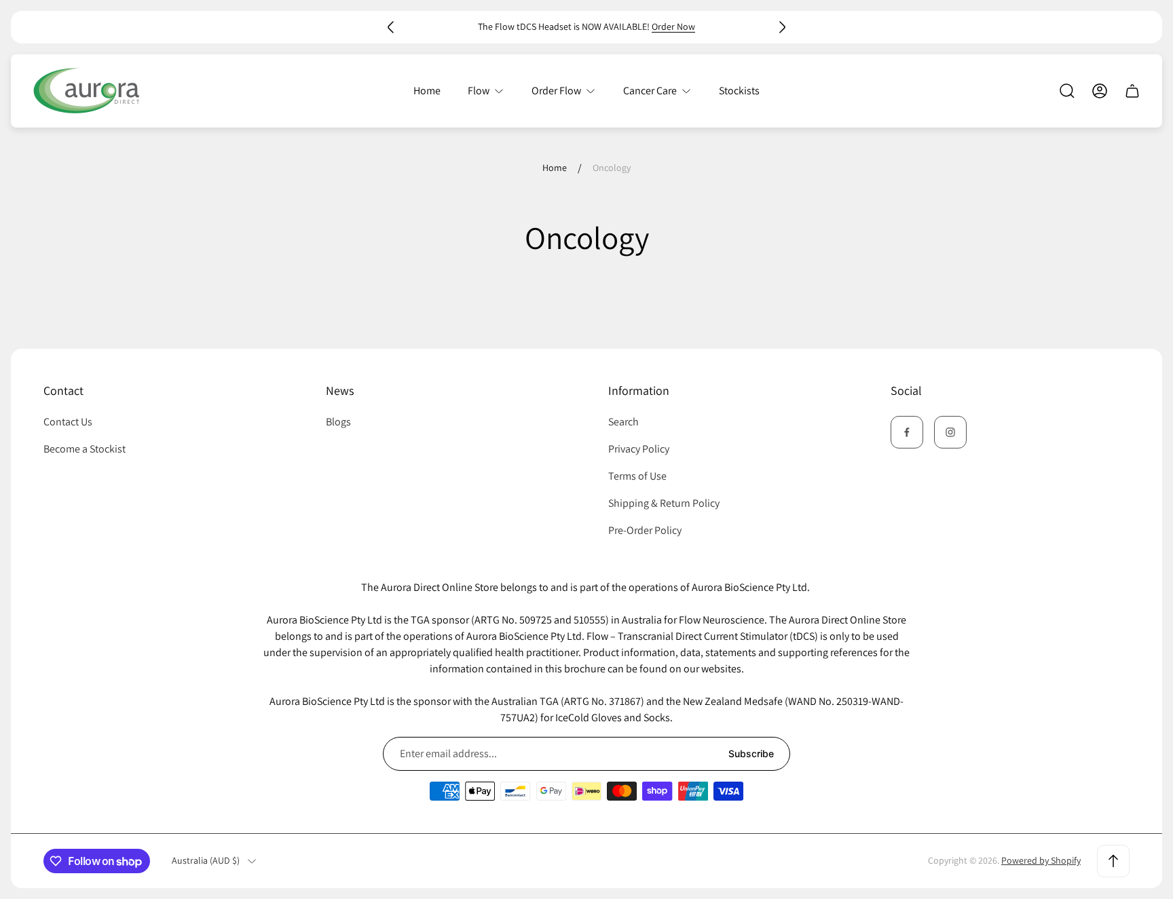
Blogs (338, 422)
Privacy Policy (638, 449)
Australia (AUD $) (206, 860)
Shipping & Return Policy (664, 503)
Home (554, 168)
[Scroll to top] (1113, 861)
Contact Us (67, 422)
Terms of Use (637, 476)
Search (623, 422)
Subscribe (751, 753)
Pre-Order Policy (645, 530)
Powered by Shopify (1041, 860)
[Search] (1067, 91)
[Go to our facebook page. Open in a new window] (907, 432)
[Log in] (1100, 91)
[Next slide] (782, 27)
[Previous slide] (391, 27)
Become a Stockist (84, 449)
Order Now (673, 26)
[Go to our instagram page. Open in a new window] (950, 432)
